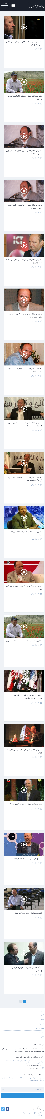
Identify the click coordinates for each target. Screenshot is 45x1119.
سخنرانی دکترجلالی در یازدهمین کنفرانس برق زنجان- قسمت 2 (24, 152)
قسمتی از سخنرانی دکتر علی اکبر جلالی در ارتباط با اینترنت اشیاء (25, 697)
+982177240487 (35, 1068)
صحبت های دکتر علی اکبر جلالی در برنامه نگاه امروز (24, 588)
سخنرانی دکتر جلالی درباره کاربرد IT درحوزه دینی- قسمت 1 (25, 370)
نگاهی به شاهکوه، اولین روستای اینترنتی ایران (24, 640)
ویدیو (42, 1019)
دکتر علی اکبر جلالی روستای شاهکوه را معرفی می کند (24, 98)
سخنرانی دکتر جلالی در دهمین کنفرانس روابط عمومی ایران (24, 261)
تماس (42, 1037)
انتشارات (41, 1024)
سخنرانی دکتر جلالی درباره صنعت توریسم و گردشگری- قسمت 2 (25, 424)
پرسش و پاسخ (39, 1028)
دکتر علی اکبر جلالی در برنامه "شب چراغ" (26, 804)
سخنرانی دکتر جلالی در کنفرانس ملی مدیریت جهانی (24, 751)
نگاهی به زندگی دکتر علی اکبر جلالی (28, 913)
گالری (42, 1015)
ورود (5, 7)
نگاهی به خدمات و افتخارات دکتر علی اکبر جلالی (26, 533)
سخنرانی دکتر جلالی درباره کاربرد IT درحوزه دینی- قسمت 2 (25, 316)
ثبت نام (5, 3)
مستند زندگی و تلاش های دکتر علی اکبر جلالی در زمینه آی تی (24, 43)
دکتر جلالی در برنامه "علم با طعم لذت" (27, 858)
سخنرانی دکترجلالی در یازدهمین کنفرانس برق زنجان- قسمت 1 (24, 207)
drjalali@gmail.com (34, 1065)
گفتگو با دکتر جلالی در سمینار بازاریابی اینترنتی (27, 969)
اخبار (42, 1011)
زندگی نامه (41, 1032)
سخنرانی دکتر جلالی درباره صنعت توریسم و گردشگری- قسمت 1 (25, 479)
